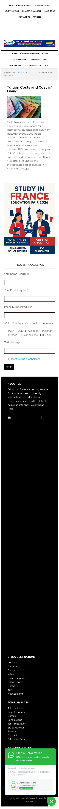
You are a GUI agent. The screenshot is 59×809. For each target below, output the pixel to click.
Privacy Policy (33, 772)
